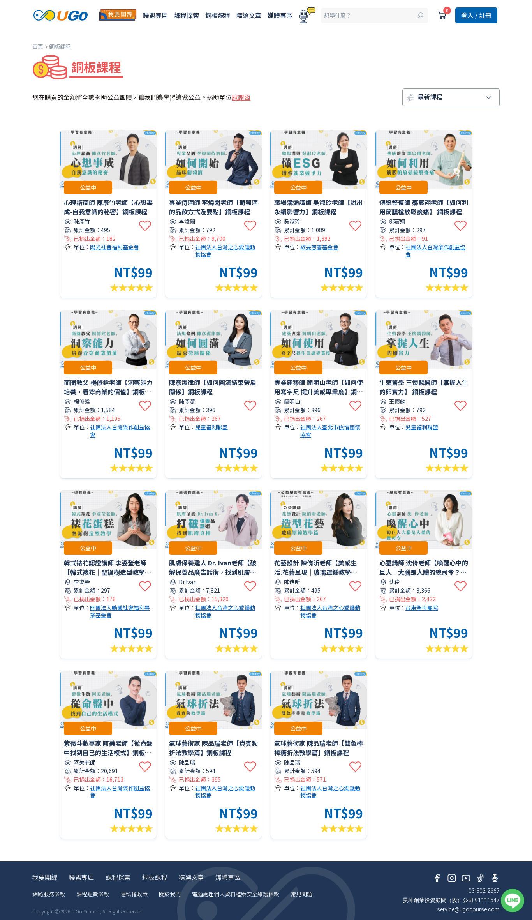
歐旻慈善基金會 (319, 247)
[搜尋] (374, 15)
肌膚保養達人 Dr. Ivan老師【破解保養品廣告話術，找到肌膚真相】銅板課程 (212, 572)
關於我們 (170, 894)
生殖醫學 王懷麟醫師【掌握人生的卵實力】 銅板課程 (423, 387)
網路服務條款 (48, 894)
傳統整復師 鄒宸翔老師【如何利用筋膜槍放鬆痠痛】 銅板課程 (423, 207)
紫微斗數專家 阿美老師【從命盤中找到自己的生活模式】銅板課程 (108, 752)
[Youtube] (466, 876)
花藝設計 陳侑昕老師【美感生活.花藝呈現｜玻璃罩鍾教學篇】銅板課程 (317, 572)
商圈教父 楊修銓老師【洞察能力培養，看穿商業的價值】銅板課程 (108, 392)
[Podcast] (307, 15)
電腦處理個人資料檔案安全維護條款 (235, 894)
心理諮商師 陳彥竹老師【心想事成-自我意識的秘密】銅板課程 (108, 207)
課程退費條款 (92, 894)
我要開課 (44, 877)
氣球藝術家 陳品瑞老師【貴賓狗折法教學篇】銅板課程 (213, 747)
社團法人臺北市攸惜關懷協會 (330, 431)
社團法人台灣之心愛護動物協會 (225, 251)
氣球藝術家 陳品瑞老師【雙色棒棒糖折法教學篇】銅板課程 (318, 747)
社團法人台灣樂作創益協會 (435, 251)
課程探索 (186, 15)
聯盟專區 (155, 15)
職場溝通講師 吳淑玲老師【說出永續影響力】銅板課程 (318, 207)
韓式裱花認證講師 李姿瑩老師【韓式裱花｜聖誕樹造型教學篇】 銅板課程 (105, 572)
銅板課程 (217, 15)
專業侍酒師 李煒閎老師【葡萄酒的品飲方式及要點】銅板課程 (213, 207)
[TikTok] (480, 876)
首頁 (37, 46)
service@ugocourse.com (468, 909)
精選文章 (248, 15)
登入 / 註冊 (476, 15)
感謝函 (241, 97)
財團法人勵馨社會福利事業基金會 (120, 611)
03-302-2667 (484, 891)
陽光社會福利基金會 (114, 247)
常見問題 (301, 894)
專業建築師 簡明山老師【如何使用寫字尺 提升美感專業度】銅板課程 (318, 392)
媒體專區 (280, 15)
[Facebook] (437, 876)
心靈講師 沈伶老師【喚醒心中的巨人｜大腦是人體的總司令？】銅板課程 (423, 572)
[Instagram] (451, 876)
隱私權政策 (134, 894)
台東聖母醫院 (421, 607)
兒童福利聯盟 (211, 427)
